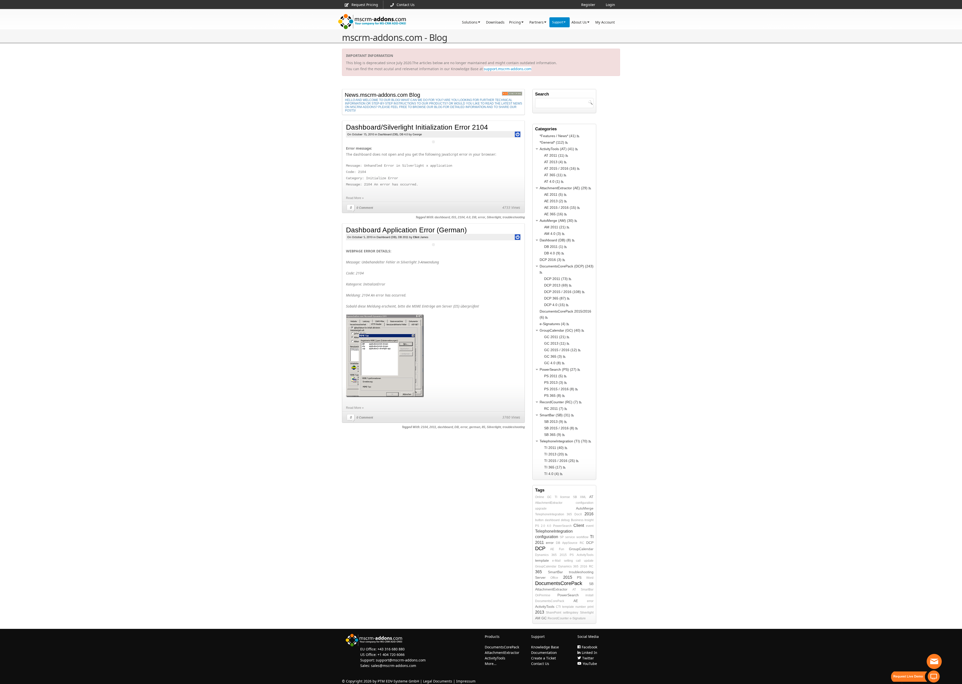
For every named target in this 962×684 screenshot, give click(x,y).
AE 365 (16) (553, 214)
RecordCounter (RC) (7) (559, 402)
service (570, 537)
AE (552, 549)
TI (556, 497)
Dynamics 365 (546, 555)
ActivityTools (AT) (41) (557, 149)
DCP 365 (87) (555, 298)
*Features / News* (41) (558, 136)
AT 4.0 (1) (552, 181)
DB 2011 (403, 237)
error (481, 217)
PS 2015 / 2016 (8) (559, 389)
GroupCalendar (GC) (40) (560, 330)
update (588, 560)
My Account (605, 22)
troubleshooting (514, 217)
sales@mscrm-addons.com (393, 665)
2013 (539, 612)
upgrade (541, 508)
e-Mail (556, 560)
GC (549, 497)
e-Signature (578, 618)
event (589, 526)
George (417, 134)
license (565, 497)
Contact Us (406, 4)
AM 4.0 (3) (552, 234)
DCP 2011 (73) (556, 279)
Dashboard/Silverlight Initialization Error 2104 (417, 127)
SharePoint (553, 612)
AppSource (569, 543)
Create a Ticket (543, 658)
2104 (461, 217)
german (474, 427)
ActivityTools (585, 555)
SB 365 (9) (552, 435)
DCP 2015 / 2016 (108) (562, 292)
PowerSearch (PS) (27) (558, 369)
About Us (579, 22)
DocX (578, 514)
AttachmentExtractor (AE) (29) (563, 188)
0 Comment (364, 208)
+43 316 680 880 (391, 649)
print (590, 607)
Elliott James (420, 237)
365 (569, 514)
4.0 (468, 217)
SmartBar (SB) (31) (555, 415)
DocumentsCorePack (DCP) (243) (566, 266)
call (578, 560)
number (580, 607)
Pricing (515, 22)
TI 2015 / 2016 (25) (559, 461)
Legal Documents (437, 681)
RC (582, 543)
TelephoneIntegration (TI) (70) (563, 441)
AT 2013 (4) (553, 162)
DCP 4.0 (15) (554, 305)
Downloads (495, 22)
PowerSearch (562, 526)
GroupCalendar (581, 549)
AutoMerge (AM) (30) (556, 221)
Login (610, 4)
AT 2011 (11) (554, 155)
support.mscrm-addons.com (507, 68)
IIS (483, 427)
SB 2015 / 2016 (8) (559, 428)
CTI (558, 607)
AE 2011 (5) (553, 194)
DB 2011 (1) (553, 247)
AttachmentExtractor (548, 503)
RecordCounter (558, 618)
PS (572, 555)
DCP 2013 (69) (556, 285)
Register (588, 4)
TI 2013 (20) (554, 454)
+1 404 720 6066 (391, 654)
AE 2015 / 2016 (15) (560, 208)
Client (578, 525)
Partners (536, 22)
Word (589, 577)
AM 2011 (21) (555, 227)
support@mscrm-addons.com (401, 660)
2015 (563, 555)
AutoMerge (584, 508)
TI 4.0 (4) (551, 474)
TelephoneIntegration (549, 514)
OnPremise (542, 595)
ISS (453, 217)
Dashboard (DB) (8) (555, 240)
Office (554, 577)
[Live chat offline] (934, 661)
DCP (589, 543)
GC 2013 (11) (555, 343)
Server (540, 577)
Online (539, 497)
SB (575, 497)
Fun (561, 549)
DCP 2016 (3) (550, 260)
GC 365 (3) (553, 356)
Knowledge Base (545, 647)
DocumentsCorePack (558, 583)
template (542, 560)
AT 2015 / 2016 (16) (560, 168)
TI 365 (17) (553, 467)
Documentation (544, 652)
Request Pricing (364, 4)
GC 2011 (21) (555, 337)
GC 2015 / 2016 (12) (560, 350)
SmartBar (555, 572)
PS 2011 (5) (553, 376)
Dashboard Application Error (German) (406, 230)
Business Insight (582, 520)
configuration (584, 503)
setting (568, 560)
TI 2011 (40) (554, 448)
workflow (582, 537)
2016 (588, 514)
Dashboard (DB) (388, 134)
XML (583, 497)
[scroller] (953, 678)
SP (562, 537)
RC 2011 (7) (553, 409)
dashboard (442, 217)
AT (591, 497)
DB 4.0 (404, 134)
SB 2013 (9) (553, 422)
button (539, 520)
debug (565, 520)
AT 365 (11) (553, 175)
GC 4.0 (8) (552, 363)
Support (557, 22)
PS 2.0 (540, 526)
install (589, 595)
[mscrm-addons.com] (372, 22)
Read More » (355, 198)
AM (537, 618)
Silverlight (494, 217)
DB (474, 217)
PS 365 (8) (552, 396)
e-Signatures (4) (552, 324)
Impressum (465, 681)
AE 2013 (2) (553, 201)
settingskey (570, 612)
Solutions (469, 22)
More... (491, 663)
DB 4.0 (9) (552, 253)
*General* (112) (552, 142)
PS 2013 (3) (553, 382)
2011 (432, 427)
